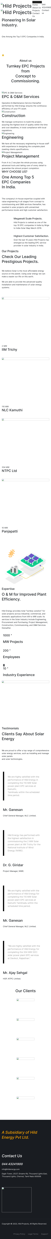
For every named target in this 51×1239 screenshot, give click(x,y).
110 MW (5, 406)
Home (35, 5)
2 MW (4, 346)
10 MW (5, 528)
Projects (36, 10)
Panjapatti (10, 531)
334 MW (5, 467)
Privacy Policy (19, 1234)
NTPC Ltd (9, 471)
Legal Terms (33, 1234)
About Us (36, 7)
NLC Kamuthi (12, 410)
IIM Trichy (9, 350)
